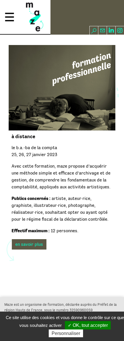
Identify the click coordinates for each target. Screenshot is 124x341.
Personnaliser (66, 333)
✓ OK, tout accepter (88, 325)
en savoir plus (29, 244)
